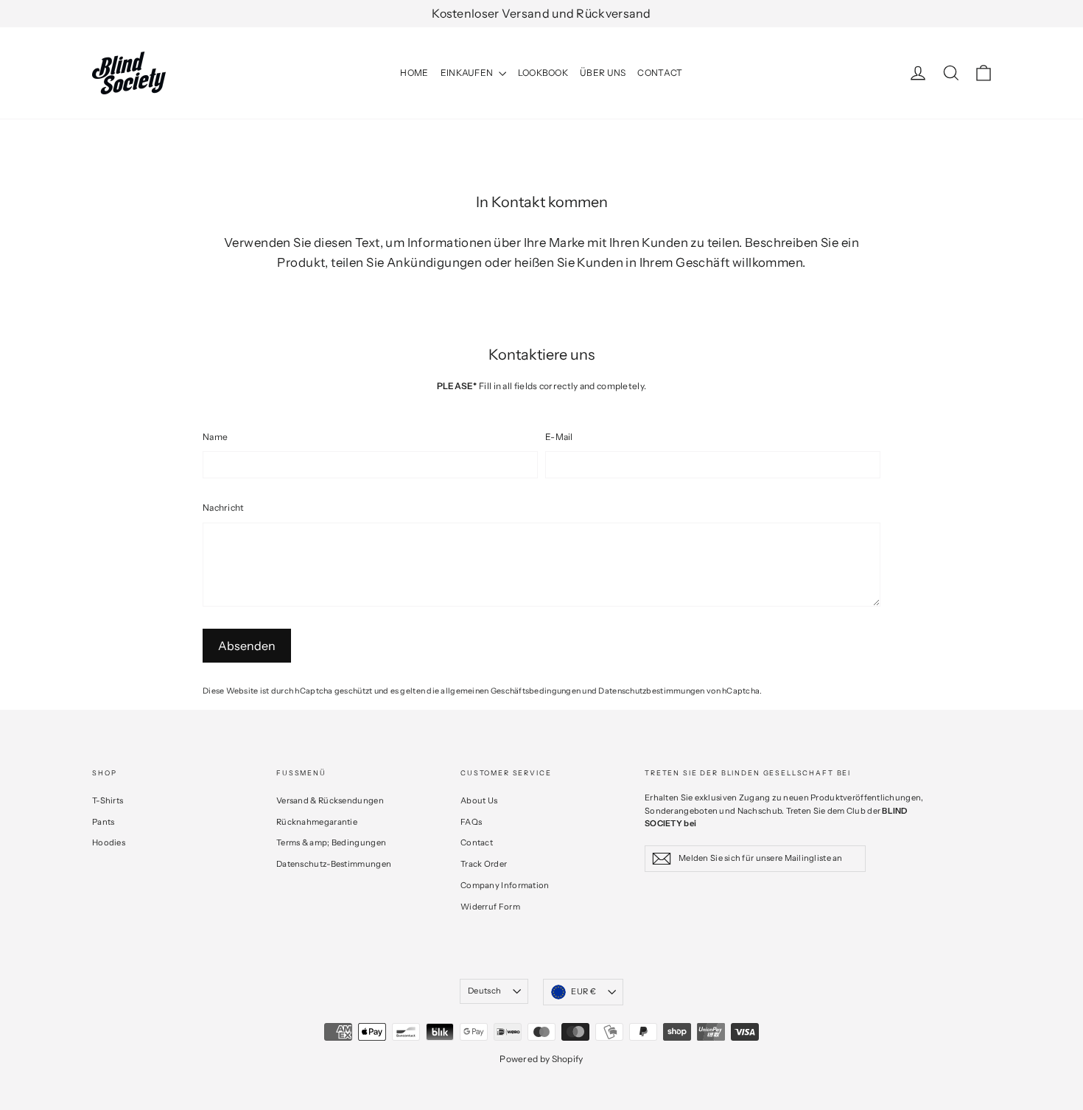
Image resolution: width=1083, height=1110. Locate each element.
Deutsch (484, 990)
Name (215, 436)
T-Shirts (107, 800)
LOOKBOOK (543, 72)
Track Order (483, 864)
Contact (476, 842)
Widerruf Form (490, 906)
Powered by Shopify (541, 1058)
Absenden (247, 645)
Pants (103, 822)
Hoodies (108, 842)
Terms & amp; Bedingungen (331, 842)
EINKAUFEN (468, 72)
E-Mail (559, 436)
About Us (478, 800)
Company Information (505, 885)
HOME (414, 72)
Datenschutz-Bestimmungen (333, 864)
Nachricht (224, 507)
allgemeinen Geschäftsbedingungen (511, 691)
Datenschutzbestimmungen (651, 691)
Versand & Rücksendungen (330, 800)
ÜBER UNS (602, 72)
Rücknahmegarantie (316, 822)
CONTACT (659, 72)
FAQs (471, 822)
